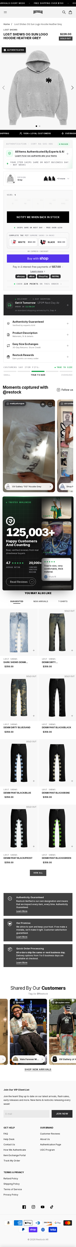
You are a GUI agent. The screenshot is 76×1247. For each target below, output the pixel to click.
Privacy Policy (11, 1194)
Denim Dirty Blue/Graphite (50, 662)
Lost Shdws (10, 30)
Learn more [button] (36, 271)
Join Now (62, 1113)
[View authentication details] (67, 153)
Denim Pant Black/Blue (17, 793)
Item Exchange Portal (15, 1155)
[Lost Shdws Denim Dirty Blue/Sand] (19, 697)
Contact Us (9, 1144)
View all (38, 873)
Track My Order (12, 1160)
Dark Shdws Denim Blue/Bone (15, 662)
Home (7, 24)
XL (50, 203)
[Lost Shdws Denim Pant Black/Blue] (19, 763)
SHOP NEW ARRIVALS (38, 1069)
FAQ (6, 1133)
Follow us (67, 389)
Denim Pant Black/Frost (18, 858)
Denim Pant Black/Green (56, 858)
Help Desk (9, 1139)
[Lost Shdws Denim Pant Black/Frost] (19, 828)
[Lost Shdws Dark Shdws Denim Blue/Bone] (19, 632)
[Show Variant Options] (34, 650)
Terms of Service (13, 1189)
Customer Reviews (50, 1133)
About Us (45, 1139)
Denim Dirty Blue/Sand (17, 727)
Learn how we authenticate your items (36, 155)
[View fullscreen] (50, 404)
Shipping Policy (12, 1184)
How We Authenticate (15, 1149)
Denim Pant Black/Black (56, 727)
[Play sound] (43, 404)
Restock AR (42, 1239)
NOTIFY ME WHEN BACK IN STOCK (38, 217)
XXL (63, 203)
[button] (38, 305)
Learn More (21, 911)
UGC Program (47, 1149)
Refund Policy (11, 1178)
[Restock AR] (38, 12)
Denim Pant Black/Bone (56, 793)
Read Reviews (19, 581)
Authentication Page (50, 1144)
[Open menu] (5, 12)
